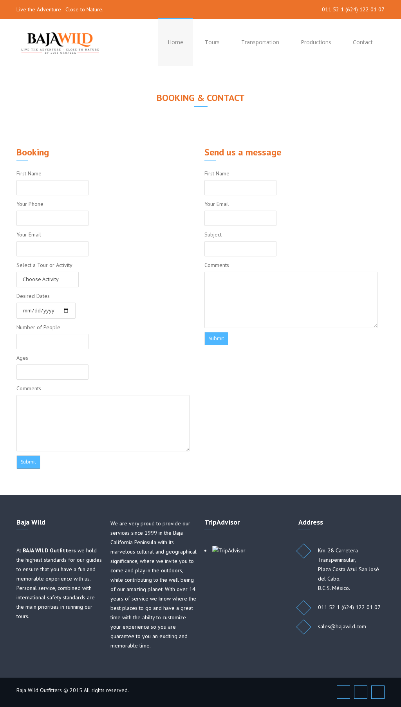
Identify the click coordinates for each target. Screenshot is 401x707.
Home (175, 42)
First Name (29, 173)
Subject (213, 234)
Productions (316, 42)
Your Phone (29, 203)
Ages (22, 357)
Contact (363, 42)
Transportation (260, 42)
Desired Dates (33, 295)
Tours (212, 42)
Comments (28, 388)
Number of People (38, 327)
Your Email (28, 234)
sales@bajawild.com (342, 626)
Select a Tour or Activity (44, 265)
